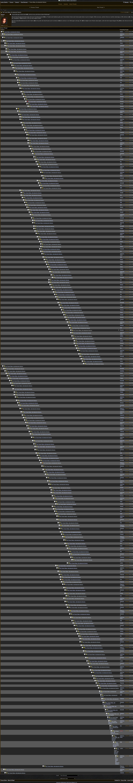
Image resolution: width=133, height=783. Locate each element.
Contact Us (117, 780)
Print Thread (3, 10)
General (17, 2)
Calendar (66, 4)
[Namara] (4, 23)
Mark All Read (11, 780)
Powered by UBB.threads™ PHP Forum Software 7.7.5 (66, 782)
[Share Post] (129, 12)
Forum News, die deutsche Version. (12, 32)
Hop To (57, 775)
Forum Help (123, 780)
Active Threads (73, 4)
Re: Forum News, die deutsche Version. (12, 12)
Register (126, 2)
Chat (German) (24, 2)
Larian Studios (4, 2)
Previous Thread (34, 7)
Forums (11, 2)
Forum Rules (4, 780)
